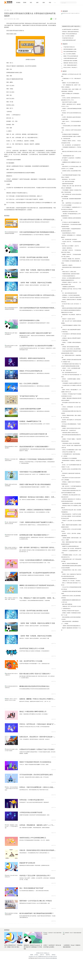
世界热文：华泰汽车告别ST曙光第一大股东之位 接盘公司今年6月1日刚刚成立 (37, 787)
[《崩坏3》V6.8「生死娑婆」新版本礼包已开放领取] (11, 286)
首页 (5, 10)
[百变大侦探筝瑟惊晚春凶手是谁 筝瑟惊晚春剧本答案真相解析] (11, 235)
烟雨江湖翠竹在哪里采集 (67, 604)
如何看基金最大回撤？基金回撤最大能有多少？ (34, 535)
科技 (50, 2)
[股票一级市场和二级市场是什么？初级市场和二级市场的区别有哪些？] (11, 551)
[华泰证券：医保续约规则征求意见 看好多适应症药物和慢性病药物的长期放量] (11, 854)
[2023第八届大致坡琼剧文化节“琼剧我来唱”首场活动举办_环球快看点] (11, 589)
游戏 (37, 2)
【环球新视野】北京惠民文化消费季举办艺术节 (71, 383)
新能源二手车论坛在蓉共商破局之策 (30, 371)
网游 (8, 10)
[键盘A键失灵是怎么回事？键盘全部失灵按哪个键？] (11, 336)
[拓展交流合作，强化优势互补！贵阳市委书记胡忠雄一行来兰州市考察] (11, 740)
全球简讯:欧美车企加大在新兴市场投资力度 (33, 434)
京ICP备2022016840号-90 (34, 958)
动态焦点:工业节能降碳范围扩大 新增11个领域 (71, 449)
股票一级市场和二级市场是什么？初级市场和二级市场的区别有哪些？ (37, 547)
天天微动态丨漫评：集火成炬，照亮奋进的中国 (71, 548)
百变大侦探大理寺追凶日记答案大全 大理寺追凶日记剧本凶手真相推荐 (37, 219)
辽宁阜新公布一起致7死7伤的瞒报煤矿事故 (71, 222)
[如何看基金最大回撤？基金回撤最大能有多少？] (11, 538)
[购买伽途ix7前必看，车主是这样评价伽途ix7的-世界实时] (11, 576)
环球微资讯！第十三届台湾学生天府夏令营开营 (71, 297)
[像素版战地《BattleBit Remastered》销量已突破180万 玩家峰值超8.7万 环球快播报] (33, 937)
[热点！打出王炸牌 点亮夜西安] (11, 387)
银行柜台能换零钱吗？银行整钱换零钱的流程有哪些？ (36, 913)
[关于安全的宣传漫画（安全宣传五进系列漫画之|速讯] (11, 778)
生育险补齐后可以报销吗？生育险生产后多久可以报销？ (37, 749)
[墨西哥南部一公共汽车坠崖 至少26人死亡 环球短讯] (11, 904)
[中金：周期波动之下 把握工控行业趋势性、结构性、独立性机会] (11, 601)
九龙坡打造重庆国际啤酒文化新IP (30, 408)
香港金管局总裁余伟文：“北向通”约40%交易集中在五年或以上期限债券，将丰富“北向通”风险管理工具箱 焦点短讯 (71, 516)
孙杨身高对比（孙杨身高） (67, 265)
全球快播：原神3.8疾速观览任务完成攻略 (70, 346)
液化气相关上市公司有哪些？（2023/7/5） (70, 245)
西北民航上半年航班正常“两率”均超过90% (70, 610)
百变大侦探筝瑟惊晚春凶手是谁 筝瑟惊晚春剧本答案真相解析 (37, 232)
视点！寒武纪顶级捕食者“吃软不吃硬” (31, 888)
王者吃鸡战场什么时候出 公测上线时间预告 (71, 443)
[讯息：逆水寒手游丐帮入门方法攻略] (11, 664)
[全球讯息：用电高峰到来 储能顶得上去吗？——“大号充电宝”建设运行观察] (11, 828)
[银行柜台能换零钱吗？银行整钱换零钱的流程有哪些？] (11, 917)
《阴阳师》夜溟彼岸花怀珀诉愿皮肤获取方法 (71, 625)
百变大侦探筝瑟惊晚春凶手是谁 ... (70, 51)
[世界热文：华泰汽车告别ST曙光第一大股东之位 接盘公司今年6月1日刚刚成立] (11, 790)
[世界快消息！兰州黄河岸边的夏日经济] (11, 803)
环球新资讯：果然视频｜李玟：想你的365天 (71, 258)
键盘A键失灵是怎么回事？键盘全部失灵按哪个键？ (35, 333)
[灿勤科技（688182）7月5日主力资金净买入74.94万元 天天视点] (11, 702)
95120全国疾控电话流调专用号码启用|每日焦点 (34, 686)
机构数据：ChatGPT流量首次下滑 (30, 421)
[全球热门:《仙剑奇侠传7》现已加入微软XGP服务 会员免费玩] (52, 937)
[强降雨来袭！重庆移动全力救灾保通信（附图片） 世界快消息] (11, 500)
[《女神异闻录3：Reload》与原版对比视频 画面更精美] (72, 937)
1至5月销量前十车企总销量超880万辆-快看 (33, 472)
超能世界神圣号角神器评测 (67, 183)
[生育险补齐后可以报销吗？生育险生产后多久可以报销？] (11, 753)
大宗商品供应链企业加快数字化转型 (30, 812)
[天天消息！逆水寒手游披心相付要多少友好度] (11, 261)
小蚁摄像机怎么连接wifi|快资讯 (68, 286)
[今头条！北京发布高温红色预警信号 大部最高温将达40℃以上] (11, 563)
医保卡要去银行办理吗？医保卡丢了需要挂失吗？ (35, 673)
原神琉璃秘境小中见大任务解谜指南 (69, 458)
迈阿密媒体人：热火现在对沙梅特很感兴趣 (70, 295)
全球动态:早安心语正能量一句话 (68, 451)
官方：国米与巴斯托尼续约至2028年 (69, 293)
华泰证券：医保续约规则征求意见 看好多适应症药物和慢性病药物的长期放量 (37, 850)
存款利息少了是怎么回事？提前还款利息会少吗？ (35, 875)
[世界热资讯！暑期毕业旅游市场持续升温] (11, 362)
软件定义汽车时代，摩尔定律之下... (70, 67)
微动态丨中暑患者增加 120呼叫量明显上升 (32, 711)
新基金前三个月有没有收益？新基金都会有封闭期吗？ (36, 459)
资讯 (31, 2)
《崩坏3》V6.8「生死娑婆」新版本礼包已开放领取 (35, 282)
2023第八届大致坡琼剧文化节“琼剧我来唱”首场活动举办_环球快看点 (37, 585)
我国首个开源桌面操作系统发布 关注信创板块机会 (35, 762)
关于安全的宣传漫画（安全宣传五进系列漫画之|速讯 (36, 774)
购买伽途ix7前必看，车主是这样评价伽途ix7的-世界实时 (37, 572)
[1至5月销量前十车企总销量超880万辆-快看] (11, 475)
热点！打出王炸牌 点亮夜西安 (28, 383)
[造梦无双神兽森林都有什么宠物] (11, 248)
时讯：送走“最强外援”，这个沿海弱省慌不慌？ (71, 145)
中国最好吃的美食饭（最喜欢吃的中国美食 (70, 273)
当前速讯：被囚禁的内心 (67, 248)
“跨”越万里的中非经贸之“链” (28, 396)
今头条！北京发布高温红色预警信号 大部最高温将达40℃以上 (37, 560)
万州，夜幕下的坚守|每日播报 (68, 181)
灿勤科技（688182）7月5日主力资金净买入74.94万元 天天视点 (37, 699)
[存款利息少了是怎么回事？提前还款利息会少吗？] (11, 879)
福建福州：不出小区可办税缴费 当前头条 (70, 82)
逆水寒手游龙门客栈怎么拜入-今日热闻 (31, 648)
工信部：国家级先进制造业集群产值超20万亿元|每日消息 (37, 522)
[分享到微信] (51, 19)
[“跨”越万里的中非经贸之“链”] (11, 399)
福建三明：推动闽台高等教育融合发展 (70, 563)
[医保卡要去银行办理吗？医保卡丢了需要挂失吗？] (11, 677)
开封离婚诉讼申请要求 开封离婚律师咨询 (70, 134)
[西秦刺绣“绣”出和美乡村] (11, 866)
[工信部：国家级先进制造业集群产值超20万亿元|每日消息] (11, 526)
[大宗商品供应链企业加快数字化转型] (11, 816)
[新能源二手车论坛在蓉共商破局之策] (11, 374)
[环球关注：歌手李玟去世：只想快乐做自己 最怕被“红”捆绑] (11, 727)
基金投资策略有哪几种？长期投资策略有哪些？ (34, 446)
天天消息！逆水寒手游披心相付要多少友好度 (33, 257)
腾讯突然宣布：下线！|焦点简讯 (68, 179)
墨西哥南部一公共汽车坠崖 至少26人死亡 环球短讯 (35, 900)
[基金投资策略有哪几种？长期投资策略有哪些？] (11, 450)
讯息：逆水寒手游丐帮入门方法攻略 (30, 661)
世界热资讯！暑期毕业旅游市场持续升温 (32, 358)
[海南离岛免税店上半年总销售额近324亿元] (11, 841)
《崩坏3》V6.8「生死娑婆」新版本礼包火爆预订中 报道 (37, 270)
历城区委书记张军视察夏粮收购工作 (69, 578)
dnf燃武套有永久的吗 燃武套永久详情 (69, 211)
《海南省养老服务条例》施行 (68, 155)
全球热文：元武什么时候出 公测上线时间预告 (71, 348)
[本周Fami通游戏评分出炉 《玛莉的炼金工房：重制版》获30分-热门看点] (13, 937)
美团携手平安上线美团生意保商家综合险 (70, 546)
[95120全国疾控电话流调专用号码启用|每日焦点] (11, 690)
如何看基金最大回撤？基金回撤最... (70, 60)
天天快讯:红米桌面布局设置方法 (68, 276)
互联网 (24, 2)
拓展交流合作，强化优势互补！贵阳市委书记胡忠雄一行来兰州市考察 (37, 736)
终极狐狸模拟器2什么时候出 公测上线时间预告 (71, 503)
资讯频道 (18, 2)
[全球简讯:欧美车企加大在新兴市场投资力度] (11, 437)
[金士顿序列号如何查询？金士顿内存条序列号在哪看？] (11, 349)
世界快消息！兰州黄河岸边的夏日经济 (31, 800)
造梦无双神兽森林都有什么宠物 (29, 244)
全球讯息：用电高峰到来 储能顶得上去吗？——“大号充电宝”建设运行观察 (37, 825)
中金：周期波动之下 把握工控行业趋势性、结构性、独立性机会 (37, 598)
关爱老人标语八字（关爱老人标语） (69, 271)
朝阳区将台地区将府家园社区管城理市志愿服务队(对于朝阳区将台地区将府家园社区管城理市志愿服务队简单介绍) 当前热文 (71, 310)
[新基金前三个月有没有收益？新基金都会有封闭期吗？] (11, 462)
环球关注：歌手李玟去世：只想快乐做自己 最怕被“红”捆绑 (37, 724)
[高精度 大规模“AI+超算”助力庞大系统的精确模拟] (11, 488)
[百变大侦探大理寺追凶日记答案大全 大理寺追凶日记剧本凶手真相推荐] (11, 223)
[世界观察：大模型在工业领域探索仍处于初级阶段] (11, 513)
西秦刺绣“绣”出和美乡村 (27, 863)
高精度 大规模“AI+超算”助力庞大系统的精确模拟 (35, 484)
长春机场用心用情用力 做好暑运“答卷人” (70, 432)
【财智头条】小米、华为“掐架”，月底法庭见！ (71, 580)
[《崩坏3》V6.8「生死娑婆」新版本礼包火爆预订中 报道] (11, 273)
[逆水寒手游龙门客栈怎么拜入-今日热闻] (11, 652)
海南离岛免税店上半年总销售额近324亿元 (32, 837)
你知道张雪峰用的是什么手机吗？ (69, 233)
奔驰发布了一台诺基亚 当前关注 (68, 318)
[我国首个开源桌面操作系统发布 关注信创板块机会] (11, 765)
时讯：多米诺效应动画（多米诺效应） (70, 239)
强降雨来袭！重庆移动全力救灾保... (70, 62)
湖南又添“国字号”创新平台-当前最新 (69, 102)
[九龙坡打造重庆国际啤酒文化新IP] (11, 412)
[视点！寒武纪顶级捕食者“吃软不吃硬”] (11, 891)
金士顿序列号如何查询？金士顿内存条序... (70, 29)
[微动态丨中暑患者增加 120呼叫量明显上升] (11, 715)
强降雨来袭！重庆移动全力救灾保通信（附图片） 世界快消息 (37, 497)
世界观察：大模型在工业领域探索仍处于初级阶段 (35, 509)
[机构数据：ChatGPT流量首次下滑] (11, 425)
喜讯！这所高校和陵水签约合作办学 (69, 372)
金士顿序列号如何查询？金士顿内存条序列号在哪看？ (36, 345)
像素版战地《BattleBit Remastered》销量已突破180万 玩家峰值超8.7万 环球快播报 (33, 947)
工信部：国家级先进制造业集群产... (70, 65)
